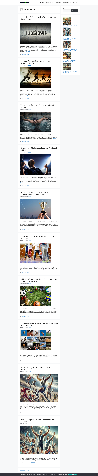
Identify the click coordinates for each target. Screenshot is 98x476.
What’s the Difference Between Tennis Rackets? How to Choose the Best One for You (70, 38)
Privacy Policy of (73, 474)
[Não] (96, 474)
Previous (22, 470)
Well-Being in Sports (67, 2)
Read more (27, 51)
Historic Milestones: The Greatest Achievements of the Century (34, 193)
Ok (68, 474)
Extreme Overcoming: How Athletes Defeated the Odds (35, 62)
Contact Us (75, 2)
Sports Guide (58, 2)
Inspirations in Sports (50, 2)
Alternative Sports (41, 2)
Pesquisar (65, 8)
